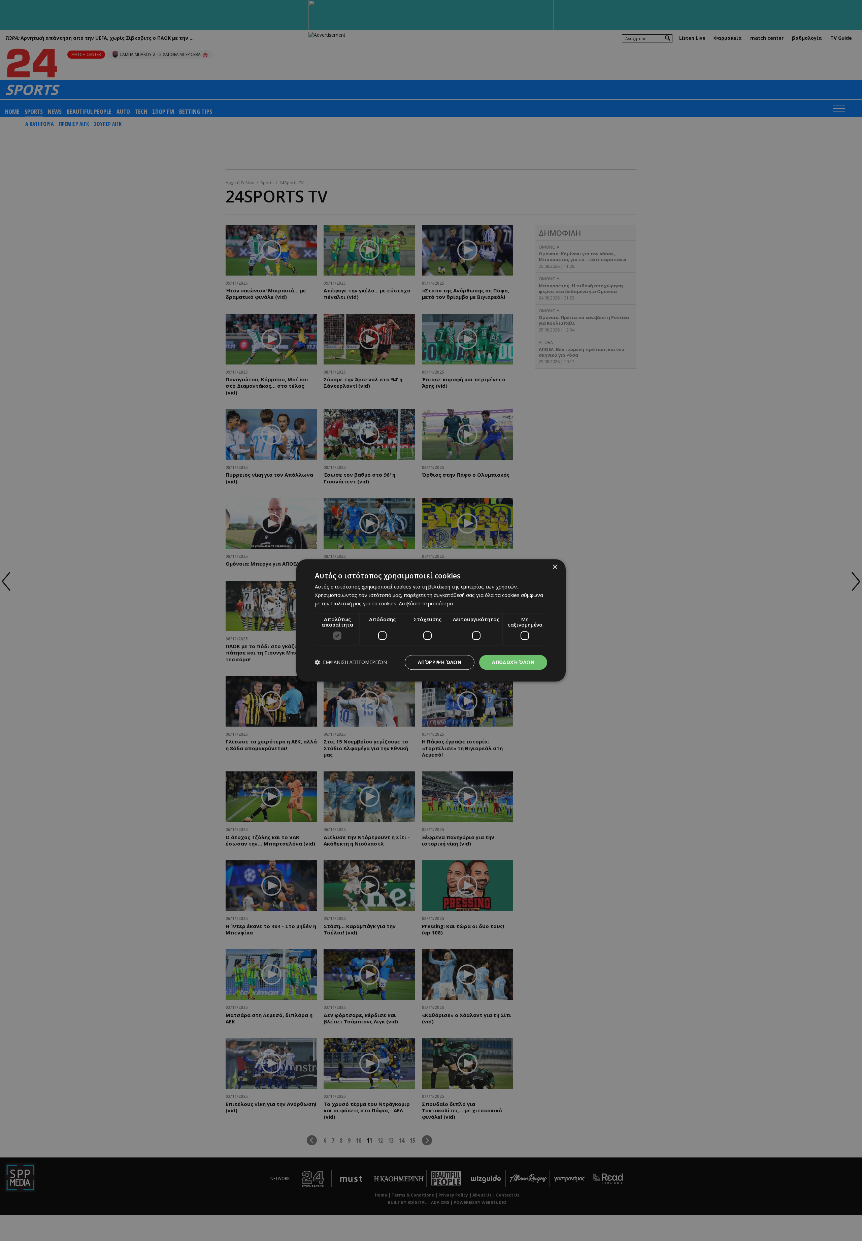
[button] (351, 662)
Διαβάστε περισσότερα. (426, 603)
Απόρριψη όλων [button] (439, 662)
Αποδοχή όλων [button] (513, 662)
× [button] (554, 567)
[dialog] (431, 620)
